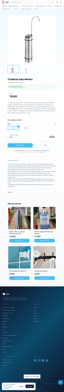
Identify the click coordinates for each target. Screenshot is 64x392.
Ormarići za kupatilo (40, 6)
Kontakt (36, 315)
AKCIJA (4, 6)
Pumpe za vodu (58, 6)
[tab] (13, 69)
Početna (36, 307)
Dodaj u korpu (18, 240)
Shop (35, 310)
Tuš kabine (5, 338)
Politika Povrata (6, 360)
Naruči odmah (20, 145)
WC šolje (4, 327)
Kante (4, 349)
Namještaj (5, 321)
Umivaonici (5, 332)
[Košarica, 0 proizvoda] (57, 2)
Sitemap (4, 365)
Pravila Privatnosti (6, 362)
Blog (35, 313)
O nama (36, 318)
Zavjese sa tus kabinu (7, 346)
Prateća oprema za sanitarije (9, 335)
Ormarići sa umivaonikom (27, 6)
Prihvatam (29, 386)
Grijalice (4, 352)
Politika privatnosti (8, 387)
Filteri (3, 329)
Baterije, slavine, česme (14, 6)
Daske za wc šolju (6, 341)
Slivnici (4, 343)
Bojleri (4, 324)
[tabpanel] (32, 39)
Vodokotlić (49, 6)
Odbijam (21, 386)
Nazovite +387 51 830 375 (42, 150)
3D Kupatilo (36, 321)
